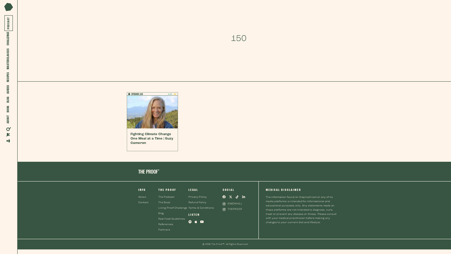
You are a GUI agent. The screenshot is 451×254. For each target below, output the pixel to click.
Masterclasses (8, 58)
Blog (8, 100)
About (8, 119)
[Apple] (196, 221)
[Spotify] (190, 221)
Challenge (8, 39)
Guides (8, 89)
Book (8, 109)
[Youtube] (202, 221)
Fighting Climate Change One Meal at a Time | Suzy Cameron (152, 139)
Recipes (8, 77)
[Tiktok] (237, 196)
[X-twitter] (230, 196)
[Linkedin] (243, 196)
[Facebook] (224, 196)
